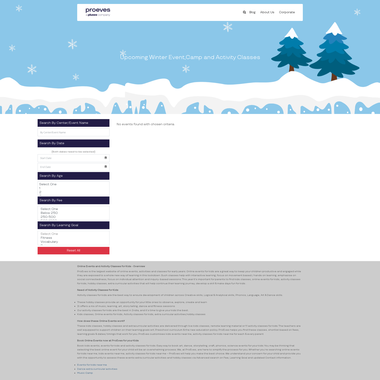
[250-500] (73, 217)
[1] (73, 188)
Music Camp (85, 373)
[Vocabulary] (73, 242)
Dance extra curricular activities (97, 369)
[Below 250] (73, 213)
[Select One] (73, 184)
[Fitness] (73, 238)
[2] (73, 192)
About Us (267, 12)
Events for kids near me (92, 364)
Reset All (73, 250)
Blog (252, 12)
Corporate (287, 12)
